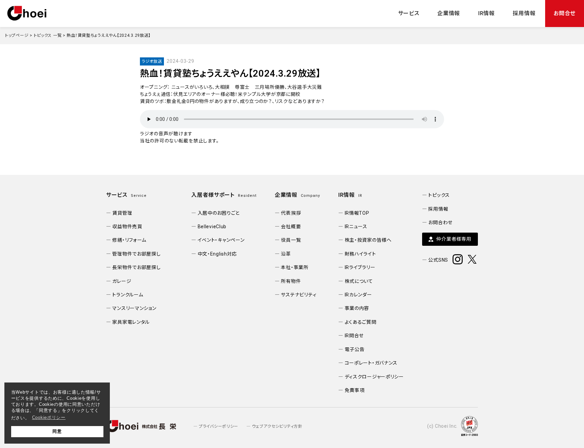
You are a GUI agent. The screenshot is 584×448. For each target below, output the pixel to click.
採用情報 (524, 13)
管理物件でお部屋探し (136, 254)
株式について (359, 281)
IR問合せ (354, 335)
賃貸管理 (122, 213)
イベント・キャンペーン (221, 240)
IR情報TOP (357, 213)
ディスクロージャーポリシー (374, 376)
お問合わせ (440, 222)
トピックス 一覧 (48, 35)
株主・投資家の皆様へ (368, 240)
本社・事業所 (294, 267)
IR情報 (486, 13)
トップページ (16, 35)
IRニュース (356, 226)
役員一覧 (291, 240)
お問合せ (565, 13)
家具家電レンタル (131, 322)
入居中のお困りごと (219, 213)
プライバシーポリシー (218, 426)
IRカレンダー (358, 294)
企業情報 (448, 13)
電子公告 (354, 349)
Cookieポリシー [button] (49, 417)
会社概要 (291, 226)
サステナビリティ (298, 294)
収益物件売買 (127, 226)
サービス (408, 13)
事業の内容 (357, 308)
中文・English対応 (217, 254)
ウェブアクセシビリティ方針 (277, 426)
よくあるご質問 (360, 322)
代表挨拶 (291, 213)
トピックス (439, 195)
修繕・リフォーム (129, 240)
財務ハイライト (360, 254)
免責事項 (354, 390)
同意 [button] (57, 431)
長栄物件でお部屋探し (136, 267)
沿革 (286, 254)
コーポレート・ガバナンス (371, 363)
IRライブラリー (360, 267)
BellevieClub (212, 226)
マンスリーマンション (134, 308)
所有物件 (291, 281)
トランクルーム (127, 294)
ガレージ (121, 281)
